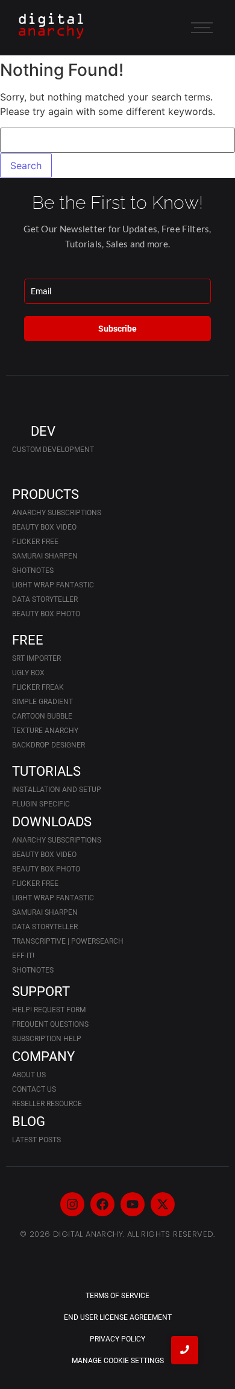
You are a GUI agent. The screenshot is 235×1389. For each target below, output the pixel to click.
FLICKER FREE (35, 541)
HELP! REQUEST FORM (49, 1010)
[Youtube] (133, 1204)
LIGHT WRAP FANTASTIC (53, 585)
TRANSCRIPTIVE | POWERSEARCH (68, 941)
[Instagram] (72, 1204)
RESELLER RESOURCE (47, 1104)
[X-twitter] (163, 1204)
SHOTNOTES (33, 570)
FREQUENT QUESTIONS (50, 1024)
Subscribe (117, 328)
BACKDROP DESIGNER (48, 745)
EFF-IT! (23, 955)
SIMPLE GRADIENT (42, 702)
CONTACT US (34, 1089)
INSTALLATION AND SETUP (56, 789)
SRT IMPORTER (36, 658)
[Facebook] (102, 1204)
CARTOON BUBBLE (42, 716)
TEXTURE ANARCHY (45, 730)
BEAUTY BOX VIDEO (44, 527)
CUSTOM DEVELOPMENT (53, 449)
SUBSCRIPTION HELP (46, 1039)
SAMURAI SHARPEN (45, 556)
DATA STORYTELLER (45, 599)
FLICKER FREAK (38, 687)
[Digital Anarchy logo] (51, 26)
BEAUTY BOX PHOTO (46, 614)
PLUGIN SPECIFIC (41, 804)
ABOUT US (29, 1075)
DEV (43, 431)
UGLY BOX (28, 673)
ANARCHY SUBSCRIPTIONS (56, 513)
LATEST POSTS (36, 1140)
